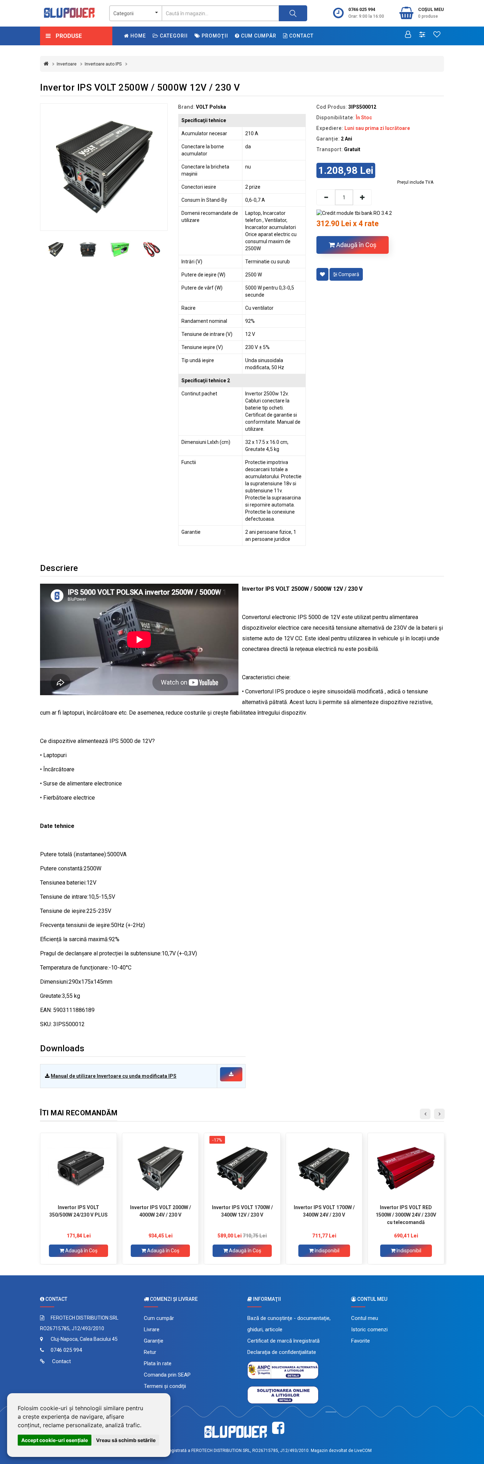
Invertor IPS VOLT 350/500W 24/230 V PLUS (78, 1211)
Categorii (173, 36)
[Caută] (293, 13)
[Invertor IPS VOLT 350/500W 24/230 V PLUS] (78, 1168)
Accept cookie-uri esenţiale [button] (54, 1440)
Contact (301, 36)
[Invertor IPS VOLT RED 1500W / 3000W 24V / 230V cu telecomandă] (405, 1168)
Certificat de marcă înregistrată (283, 1341)
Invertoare (67, 64)
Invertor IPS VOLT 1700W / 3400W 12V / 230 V (242, 1211)
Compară (348, 274)
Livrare (151, 1329)
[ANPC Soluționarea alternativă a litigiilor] (283, 1370)
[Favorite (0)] (436, 35)
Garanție (153, 1341)
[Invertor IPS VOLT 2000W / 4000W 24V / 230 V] (160, 1168)
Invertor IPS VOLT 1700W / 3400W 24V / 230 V (324, 1211)
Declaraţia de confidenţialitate (281, 1352)
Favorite (360, 1341)
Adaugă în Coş (355, 244)
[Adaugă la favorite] (322, 274)
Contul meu (364, 1318)
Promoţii (214, 36)
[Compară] (422, 35)
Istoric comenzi (369, 1329)
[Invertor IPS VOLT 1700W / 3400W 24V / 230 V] (324, 1168)
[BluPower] (69, 13)
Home (137, 36)
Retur (150, 1352)
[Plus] (362, 197)
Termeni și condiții (165, 1386)
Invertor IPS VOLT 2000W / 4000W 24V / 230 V (160, 1211)
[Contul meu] (408, 35)
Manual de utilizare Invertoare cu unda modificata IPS (113, 1076)
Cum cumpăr (258, 36)
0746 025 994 (361, 9)
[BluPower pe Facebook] (278, 1428)
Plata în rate (157, 1363)
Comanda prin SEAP (167, 1375)
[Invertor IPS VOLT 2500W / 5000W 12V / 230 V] (104, 167)
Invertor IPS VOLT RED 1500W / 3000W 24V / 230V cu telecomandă (406, 1215)
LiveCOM (363, 1450)
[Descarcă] (231, 1074)
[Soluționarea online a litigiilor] (283, 1394)
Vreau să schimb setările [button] (126, 1440)
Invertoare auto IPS (103, 64)
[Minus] (325, 197)
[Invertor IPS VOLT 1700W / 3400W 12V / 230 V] (242, 1168)
